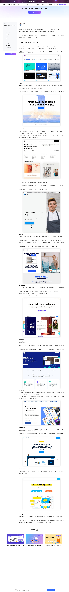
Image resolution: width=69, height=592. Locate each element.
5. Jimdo (7, 36)
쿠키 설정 (42, 589)
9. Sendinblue (8, 45)
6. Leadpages (8, 38)
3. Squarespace (8, 32)
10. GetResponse (8, 47)
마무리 (5, 49)
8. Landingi (7, 43)
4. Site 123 (7, 34)
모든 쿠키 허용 (51, 589)
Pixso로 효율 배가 (10, 53)
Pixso (28, 46)
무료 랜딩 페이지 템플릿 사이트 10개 (10, 25)
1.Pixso (7, 27)
